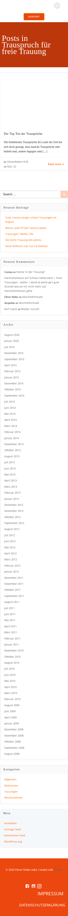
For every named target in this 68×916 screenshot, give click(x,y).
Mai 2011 (9, 620)
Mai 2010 (9, 681)
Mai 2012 (9, 547)
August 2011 (11, 602)
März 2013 (10, 486)
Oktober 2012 (12, 517)
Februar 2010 (12, 699)
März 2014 (10, 426)
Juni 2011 (10, 614)
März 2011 (10, 632)
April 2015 (10, 365)
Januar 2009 (11, 723)
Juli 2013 (9, 462)
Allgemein (10, 779)
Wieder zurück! (30, 309)
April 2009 (10, 717)
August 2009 (11, 705)
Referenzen (11, 785)
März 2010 (10, 693)
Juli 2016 (9, 347)
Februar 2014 (12, 432)
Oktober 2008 (12, 741)
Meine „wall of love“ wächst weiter (26, 228)
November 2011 (14, 583)
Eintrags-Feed (12, 829)
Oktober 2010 (12, 656)
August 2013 (11, 456)
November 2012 (14, 511)
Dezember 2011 (13, 577)
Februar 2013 (12, 492)
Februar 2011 (12, 638)
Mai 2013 (9, 474)
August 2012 (11, 529)
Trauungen (11, 791)
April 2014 (10, 419)
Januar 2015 (11, 377)
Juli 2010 (9, 668)
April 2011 (10, 626)
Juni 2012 (10, 541)
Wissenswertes (13, 797)
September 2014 (14, 395)
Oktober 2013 (12, 450)
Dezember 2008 (13, 729)
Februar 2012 (12, 565)
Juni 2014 (10, 407)
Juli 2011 (9, 608)
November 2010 (14, 650)
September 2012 (14, 523)
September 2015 (14, 359)
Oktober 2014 (12, 389)
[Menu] (57, 6)
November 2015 (14, 353)
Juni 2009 (10, 711)
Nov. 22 (11, 166)
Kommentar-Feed (14, 835)
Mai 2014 (9, 413)
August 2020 (11, 335)
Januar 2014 (11, 438)
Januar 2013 (11, 499)
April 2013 (10, 480)
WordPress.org (13, 841)
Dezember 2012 (13, 505)
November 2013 (14, 444)
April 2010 (10, 687)
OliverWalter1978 (17, 161)
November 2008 (14, 735)
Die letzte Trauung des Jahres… (24, 240)
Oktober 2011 (12, 589)
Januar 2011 (11, 644)
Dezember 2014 (13, 383)
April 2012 (10, 553)
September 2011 (14, 596)
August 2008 (11, 753)
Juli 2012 (9, 535)
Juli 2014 (9, 401)
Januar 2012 (11, 571)
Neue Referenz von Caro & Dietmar (26, 246)
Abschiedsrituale (32, 297)
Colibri (58, 870)
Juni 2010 (10, 675)
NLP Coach (10, 309)
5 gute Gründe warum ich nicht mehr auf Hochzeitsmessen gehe (31, 287)
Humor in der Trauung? (30, 272)
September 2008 (14, 747)
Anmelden (10, 823)
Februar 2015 (12, 371)
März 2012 (10, 559)
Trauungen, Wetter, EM (19, 234)
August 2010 (11, 662)
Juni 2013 (10, 468)
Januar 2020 (11, 341)
